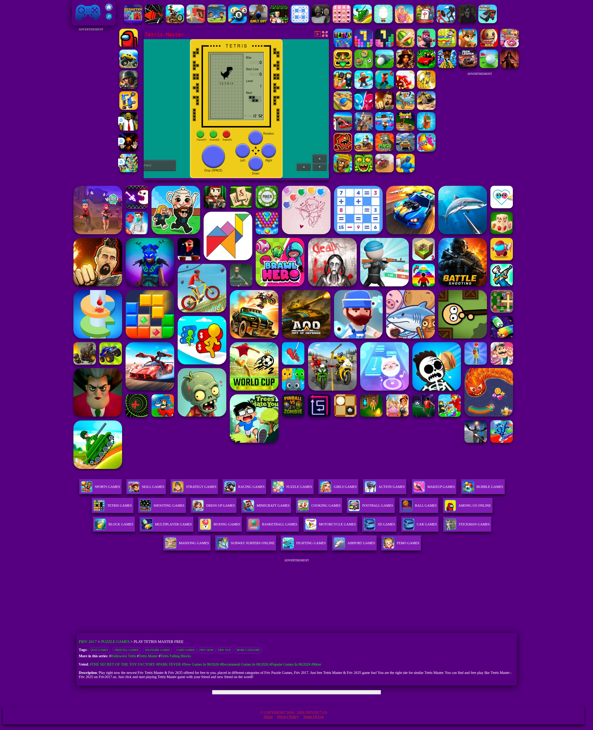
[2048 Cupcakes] (341, 22)
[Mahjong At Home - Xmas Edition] (425, 22)
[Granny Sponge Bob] (128, 129)
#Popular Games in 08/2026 (289, 664)
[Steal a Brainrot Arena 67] (343, 88)
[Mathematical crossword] (300, 22)
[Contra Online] (279, 22)
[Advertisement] (91, 101)
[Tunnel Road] (154, 22)
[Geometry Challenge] (343, 150)
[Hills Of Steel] (362, 22)
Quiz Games (99, 650)
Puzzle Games (299, 487)
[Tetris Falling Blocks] (363, 46)
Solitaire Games (157, 650)
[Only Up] (258, 22)
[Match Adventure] (468, 46)
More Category (248, 650)
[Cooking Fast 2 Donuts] (509, 46)
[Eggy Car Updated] (383, 22)
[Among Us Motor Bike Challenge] (128, 46)
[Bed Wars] (363, 129)
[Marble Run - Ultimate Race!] (343, 109)
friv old (224, 650)
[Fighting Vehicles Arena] (128, 109)
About (268, 717)
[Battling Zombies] (384, 150)
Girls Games (345, 487)
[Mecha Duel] (405, 171)
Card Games (185, 650)
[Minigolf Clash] (488, 67)
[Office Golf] (384, 67)
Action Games (392, 487)
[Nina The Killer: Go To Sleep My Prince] (466, 22)
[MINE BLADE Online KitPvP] (128, 171)
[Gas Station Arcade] (426, 129)
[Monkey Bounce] (343, 171)
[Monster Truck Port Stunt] (128, 67)
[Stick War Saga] (446, 22)
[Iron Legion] (468, 67)
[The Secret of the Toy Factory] (128, 150)
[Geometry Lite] (133, 22)
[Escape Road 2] (487, 22)
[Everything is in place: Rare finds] (405, 67)
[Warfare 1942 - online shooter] (128, 88)
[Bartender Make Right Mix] (447, 46)
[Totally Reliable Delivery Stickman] (195, 22)
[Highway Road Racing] (405, 150)
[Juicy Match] (426, 150)
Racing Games (251, 487)
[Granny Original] (321, 22)
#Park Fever (168, 664)
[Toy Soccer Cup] (363, 67)
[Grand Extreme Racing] (343, 129)
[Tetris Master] (343, 46)
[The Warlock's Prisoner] (509, 67)
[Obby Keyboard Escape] (447, 67)
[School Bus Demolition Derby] (426, 109)
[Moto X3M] (405, 109)
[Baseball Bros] (405, 129)
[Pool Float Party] (404, 22)
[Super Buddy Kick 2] (488, 46)
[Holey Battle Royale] (405, 88)
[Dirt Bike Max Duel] (363, 150)
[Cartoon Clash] (426, 46)
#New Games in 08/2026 (200, 664)
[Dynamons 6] (426, 88)
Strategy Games (201, 487)
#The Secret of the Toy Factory (122, 664)
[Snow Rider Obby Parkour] (363, 88)
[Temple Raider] (343, 67)
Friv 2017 (88, 641)
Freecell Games (126, 650)
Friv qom (206, 650)
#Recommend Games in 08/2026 (244, 664)
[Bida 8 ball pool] (237, 22)
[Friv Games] (109, 10)
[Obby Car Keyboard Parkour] (426, 67)
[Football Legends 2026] (216, 22)
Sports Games (107, 487)
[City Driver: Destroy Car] (384, 171)
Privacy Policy (288, 717)
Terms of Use (313, 717)
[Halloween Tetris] (384, 46)
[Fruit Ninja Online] (405, 46)
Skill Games (153, 487)
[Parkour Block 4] (384, 88)
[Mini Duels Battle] (363, 109)
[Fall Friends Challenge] (384, 129)
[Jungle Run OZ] (363, 171)
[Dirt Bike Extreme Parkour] (175, 22)
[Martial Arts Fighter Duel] (384, 109)
